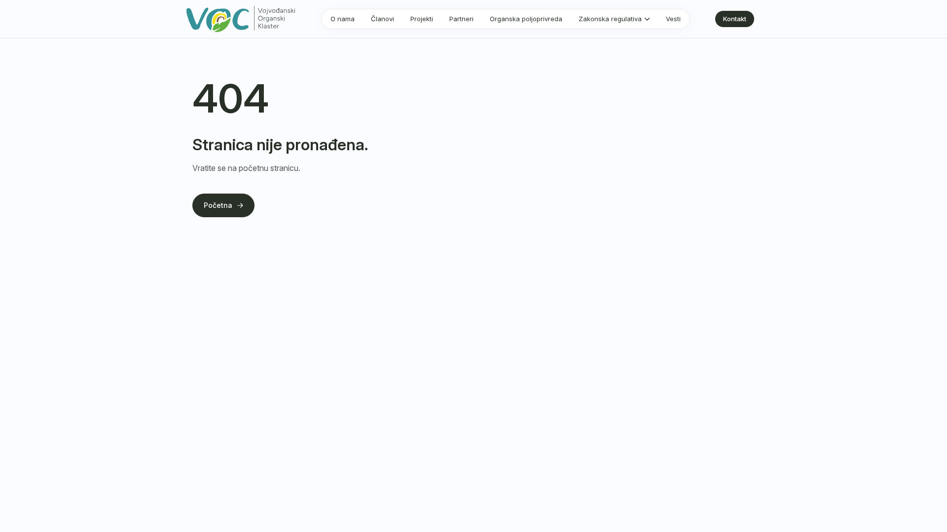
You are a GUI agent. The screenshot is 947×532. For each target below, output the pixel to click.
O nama (342, 19)
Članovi (382, 19)
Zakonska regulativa (610, 19)
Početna (218, 205)
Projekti (421, 19)
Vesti (673, 19)
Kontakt (734, 19)
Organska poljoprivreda (526, 19)
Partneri (461, 19)
